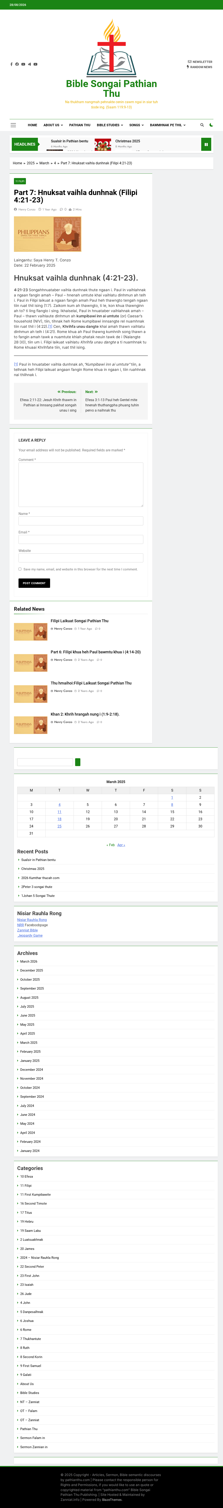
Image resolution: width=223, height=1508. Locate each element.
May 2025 (27, 1025)
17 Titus (26, 1213)
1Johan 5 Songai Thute (38, 896)
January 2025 (29, 1061)
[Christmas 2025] (103, 147)
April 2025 (27, 1034)
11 (59, 812)
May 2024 (27, 1124)
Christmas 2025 (127, 141)
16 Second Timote (33, 1203)
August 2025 (29, 998)
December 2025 (31, 970)
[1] (50, 326)
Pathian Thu (79, 125)
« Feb (110, 845)
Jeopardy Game (30, 935)
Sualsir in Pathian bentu (69, 141)
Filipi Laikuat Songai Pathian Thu (79, 621)
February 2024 (30, 1142)
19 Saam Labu (30, 1231)
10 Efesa (26, 1176)
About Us (51, 125)
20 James (27, 1249)
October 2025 (30, 980)
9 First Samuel (30, 1366)
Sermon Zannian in (33, 1447)
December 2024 (31, 1070)
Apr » (121, 845)
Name (24, 514)
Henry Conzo (27, 209)
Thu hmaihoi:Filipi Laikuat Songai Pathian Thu (91, 683)
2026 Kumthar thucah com (40, 878)
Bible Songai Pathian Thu (111, 88)
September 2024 (32, 1097)
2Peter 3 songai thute (36, 887)
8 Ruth (24, 1348)
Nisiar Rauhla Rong (32, 920)
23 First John (29, 1276)
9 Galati (25, 1375)
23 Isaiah (26, 1285)
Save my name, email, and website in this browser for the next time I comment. (81, 569)
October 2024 (30, 1088)
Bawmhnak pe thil (166, 125)
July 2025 (27, 1007)
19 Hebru (26, 1222)
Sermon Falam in (32, 1438)
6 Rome (25, 1330)
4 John (25, 1303)
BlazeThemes (112, 1499)
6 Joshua (27, 1321)
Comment (27, 460)
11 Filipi (19, 181)
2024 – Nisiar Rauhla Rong (39, 1258)
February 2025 (30, 1052)
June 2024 (27, 1115)
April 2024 (27, 1133)
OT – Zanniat (29, 1420)
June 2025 (27, 1015)
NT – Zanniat (29, 1402)
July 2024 (27, 1106)
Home (32, 125)
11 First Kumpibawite (35, 1195)
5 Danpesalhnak (31, 1312)
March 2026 (28, 961)
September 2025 (32, 988)
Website (25, 551)
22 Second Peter (32, 1267)
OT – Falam (28, 1411)
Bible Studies (108, 125)
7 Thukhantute (30, 1339)
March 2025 (28, 1043)
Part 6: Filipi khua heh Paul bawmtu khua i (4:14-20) (96, 652)
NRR (20, 925)
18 (59, 819)
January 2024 (29, 1151)
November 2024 (31, 1079)
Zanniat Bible (27, 930)
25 (59, 826)
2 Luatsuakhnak (31, 1240)
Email (24, 532)
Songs (134, 125)
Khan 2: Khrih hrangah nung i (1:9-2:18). (85, 714)
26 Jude (26, 1294)
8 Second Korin (31, 1357)
